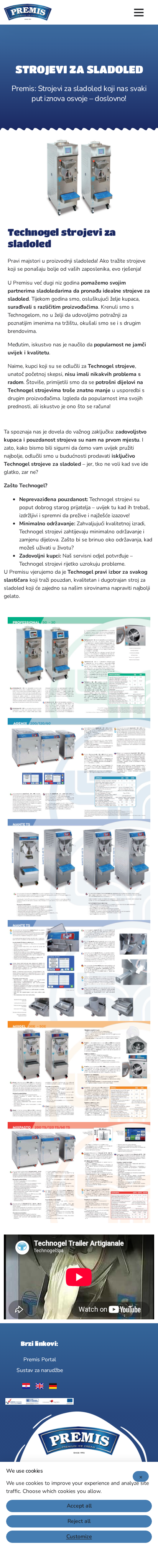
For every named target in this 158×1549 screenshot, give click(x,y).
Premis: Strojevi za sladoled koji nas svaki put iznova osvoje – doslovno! (79, 93)
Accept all (79, 1505)
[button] (139, 12)
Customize (79, 1536)
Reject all (79, 1521)
